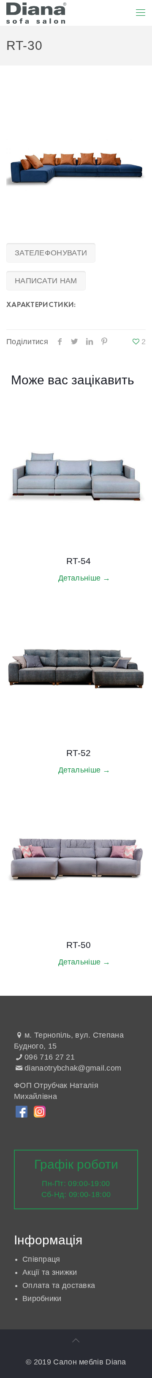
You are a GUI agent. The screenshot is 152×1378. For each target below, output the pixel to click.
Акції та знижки (49, 1272)
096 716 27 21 (49, 1057)
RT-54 (78, 561)
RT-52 (78, 753)
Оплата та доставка (58, 1285)
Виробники (42, 1298)
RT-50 (78, 945)
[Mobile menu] (140, 12)
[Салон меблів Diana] (36, 12)
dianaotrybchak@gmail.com (72, 1068)
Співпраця (41, 1259)
